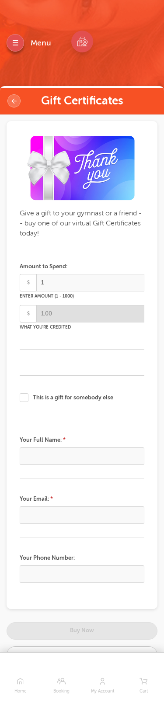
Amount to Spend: (43, 266)
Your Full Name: (41, 439)
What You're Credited (45, 327)
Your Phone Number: (47, 557)
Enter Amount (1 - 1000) (47, 296)
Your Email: (34, 498)
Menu (41, 42)
